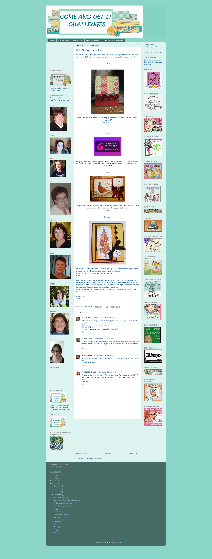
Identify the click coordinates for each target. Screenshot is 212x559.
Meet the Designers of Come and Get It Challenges (104, 40)
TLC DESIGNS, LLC (89, 372)
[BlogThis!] (113, 307)
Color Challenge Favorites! (62, 506)
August (56, 521)
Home (52, 40)
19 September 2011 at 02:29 (107, 372)
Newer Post (81, 453)
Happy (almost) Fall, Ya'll (62, 509)
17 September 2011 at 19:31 (104, 318)
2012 (54, 480)
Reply (84, 332)
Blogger (118, 542)
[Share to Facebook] (117, 307)
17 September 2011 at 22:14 (103, 338)
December (58, 486)
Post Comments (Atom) (94, 458)
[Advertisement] (107, 435)
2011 (54, 483)
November (58, 489)
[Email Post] (106, 307)
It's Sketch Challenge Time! (62, 503)
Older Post (134, 453)
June (56, 527)
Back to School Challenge (62, 515)
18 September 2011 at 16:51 (104, 355)
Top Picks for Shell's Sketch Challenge (66, 500)
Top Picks (56, 517)
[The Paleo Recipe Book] (153, 52)
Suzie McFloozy (87, 318)
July (55, 524)
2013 (54, 478)
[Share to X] (115, 307)
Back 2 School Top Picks (62, 512)
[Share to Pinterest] (119, 307)
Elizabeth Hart (87, 338)
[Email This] (111, 307)
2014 (54, 475)
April (55, 533)
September (58, 495)
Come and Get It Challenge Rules (70, 40)
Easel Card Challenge (61, 497)
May (55, 530)
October (57, 492)
